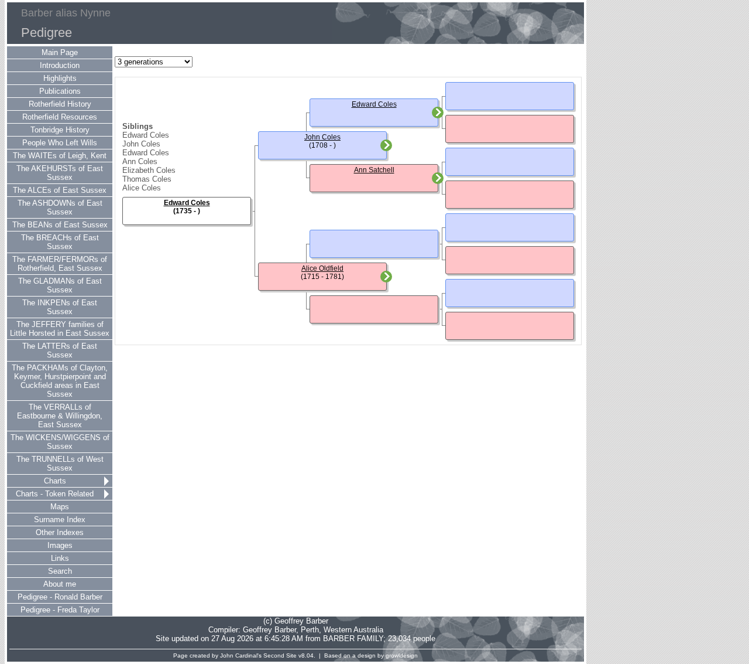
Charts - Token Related (55, 493)
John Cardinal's (241, 655)
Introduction (60, 65)
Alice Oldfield (322, 268)
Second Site (280, 655)
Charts (55, 480)
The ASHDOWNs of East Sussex (60, 207)
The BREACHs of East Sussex (60, 242)
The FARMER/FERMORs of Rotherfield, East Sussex (59, 264)
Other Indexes (60, 532)
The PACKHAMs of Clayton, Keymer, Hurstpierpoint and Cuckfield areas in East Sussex (60, 381)
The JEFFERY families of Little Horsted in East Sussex (59, 329)
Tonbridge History (60, 129)
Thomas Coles (146, 179)
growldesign (402, 655)
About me (59, 584)
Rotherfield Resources (59, 117)
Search (60, 571)
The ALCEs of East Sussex (59, 190)
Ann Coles (139, 161)
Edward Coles (145, 135)
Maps (59, 506)
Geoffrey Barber (269, 629)
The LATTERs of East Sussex (59, 350)
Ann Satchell (374, 170)
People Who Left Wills (59, 142)
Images (60, 545)
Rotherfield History (60, 104)
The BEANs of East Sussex (60, 224)
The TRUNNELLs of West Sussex (60, 463)
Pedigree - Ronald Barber (60, 597)
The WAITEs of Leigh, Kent (59, 155)
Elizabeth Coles (149, 170)
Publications (60, 91)
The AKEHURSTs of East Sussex (59, 173)
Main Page (60, 52)
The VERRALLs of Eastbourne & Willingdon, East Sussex (59, 416)
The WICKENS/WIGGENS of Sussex (60, 442)
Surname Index (59, 519)
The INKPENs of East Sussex (59, 307)
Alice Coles (141, 187)
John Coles (141, 143)
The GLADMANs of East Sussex (60, 285)
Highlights (60, 78)
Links (60, 558)
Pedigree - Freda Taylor (59, 609)
